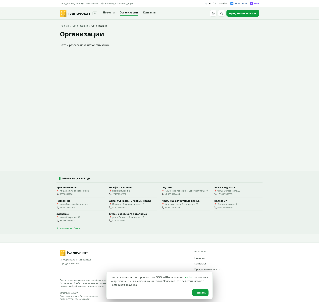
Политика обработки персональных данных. (83, 286)
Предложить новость (207, 269)
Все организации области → (69, 228)
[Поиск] (221, 13)
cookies (189, 277)
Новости (109, 12)
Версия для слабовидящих (119, 3)
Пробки (223, 3)
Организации (129, 12)
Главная (64, 25)
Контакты (149, 12)
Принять (200, 292)
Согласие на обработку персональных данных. (84, 283)
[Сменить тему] (213, 13)
